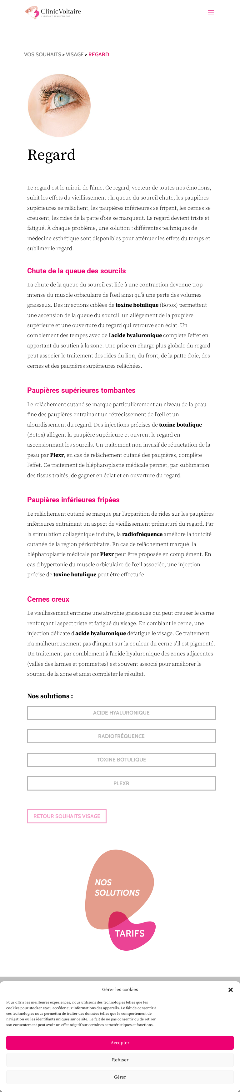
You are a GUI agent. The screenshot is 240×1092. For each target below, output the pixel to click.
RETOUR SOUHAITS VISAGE (66, 816)
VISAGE (75, 54)
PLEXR (121, 783)
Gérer (120, 1077)
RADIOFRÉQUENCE (121, 736)
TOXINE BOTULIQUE (121, 759)
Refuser (120, 1060)
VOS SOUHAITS (42, 54)
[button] (231, 990)
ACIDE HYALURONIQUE (121, 713)
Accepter (120, 1043)
